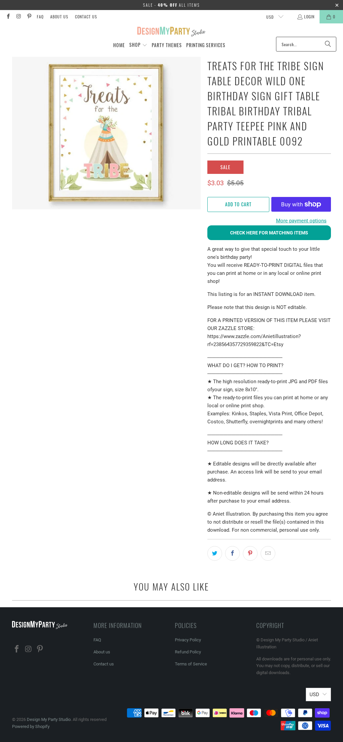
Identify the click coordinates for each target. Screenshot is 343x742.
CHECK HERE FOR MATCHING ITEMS (269, 232)
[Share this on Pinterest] (250, 553)
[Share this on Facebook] (232, 553)
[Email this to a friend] (268, 553)
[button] (138, 45)
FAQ (40, 16)
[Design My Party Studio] (171, 32)
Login (309, 16)
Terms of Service (191, 663)
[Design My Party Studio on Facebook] (8, 16)
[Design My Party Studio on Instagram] (18, 16)
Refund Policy (188, 651)
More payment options (301, 221)
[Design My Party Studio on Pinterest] (29, 16)
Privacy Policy (188, 639)
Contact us (86, 16)
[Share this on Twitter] (214, 553)
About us (59, 16)
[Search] (328, 44)
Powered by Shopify (31, 726)
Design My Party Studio (49, 719)
